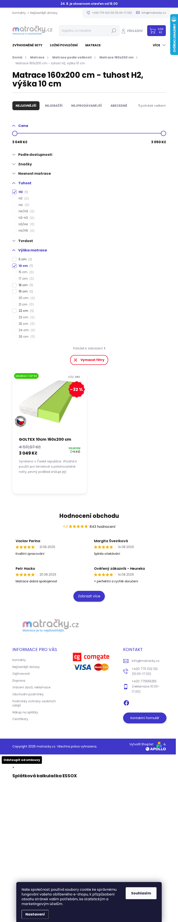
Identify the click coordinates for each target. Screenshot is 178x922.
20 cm (26, 298)
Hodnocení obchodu (89, 516)
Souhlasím (141, 893)
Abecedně (118, 105)
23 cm (26, 317)
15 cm (26, 272)
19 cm (25, 291)
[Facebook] (126, 702)
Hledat (114, 30)
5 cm (25, 259)
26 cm (26, 336)
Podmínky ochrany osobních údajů (34, 703)
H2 (23, 192)
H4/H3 (26, 211)
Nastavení (35, 914)
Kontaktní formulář (144, 718)
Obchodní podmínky (28, 694)
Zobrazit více (89, 596)
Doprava (18, 680)
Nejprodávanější (86, 105)
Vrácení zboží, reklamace (31, 687)
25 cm (26, 324)
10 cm (25, 266)
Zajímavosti (21, 673)
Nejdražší (54, 105)
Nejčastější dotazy (44, 13)
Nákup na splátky (25, 712)
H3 (23, 198)
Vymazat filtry (92, 360)
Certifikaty (20, 719)
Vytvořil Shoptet (141, 744)
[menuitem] (29, 45)
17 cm (26, 278)
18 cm (25, 285)
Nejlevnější (26, 105)
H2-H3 (26, 218)
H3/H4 (26, 224)
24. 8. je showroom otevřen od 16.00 (89, 4)
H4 (23, 205)
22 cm (25, 311)
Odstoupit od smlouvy (21, 760)
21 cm (26, 304)
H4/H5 (26, 230)
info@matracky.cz (146, 661)
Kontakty (19, 13)
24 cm (26, 330)
